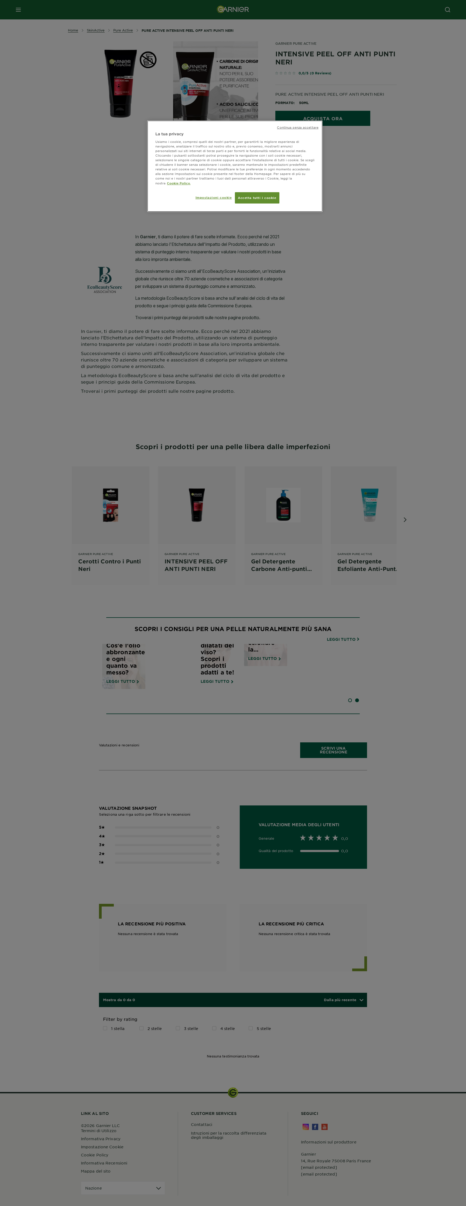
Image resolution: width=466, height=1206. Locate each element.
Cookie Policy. (178, 183)
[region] (235, 166)
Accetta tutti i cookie (257, 197)
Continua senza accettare (297, 127)
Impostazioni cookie (214, 197)
